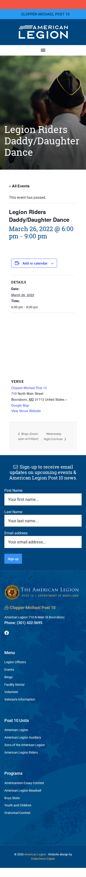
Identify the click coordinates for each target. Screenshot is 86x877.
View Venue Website (26, 410)
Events (9, 669)
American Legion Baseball (22, 790)
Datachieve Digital (43, 859)
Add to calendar (34, 263)
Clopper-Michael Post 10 (29, 387)
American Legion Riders (21, 752)
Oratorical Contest (17, 813)
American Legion (16, 730)
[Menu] (43, 50)
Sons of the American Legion (24, 745)
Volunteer (11, 692)
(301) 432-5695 (23, 622)
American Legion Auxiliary (22, 737)
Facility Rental (14, 684)
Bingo (8, 677)
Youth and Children (17, 805)
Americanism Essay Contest (24, 783)
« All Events (19, 186)
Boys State (12, 798)
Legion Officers (15, 662)
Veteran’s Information (19, 699)
